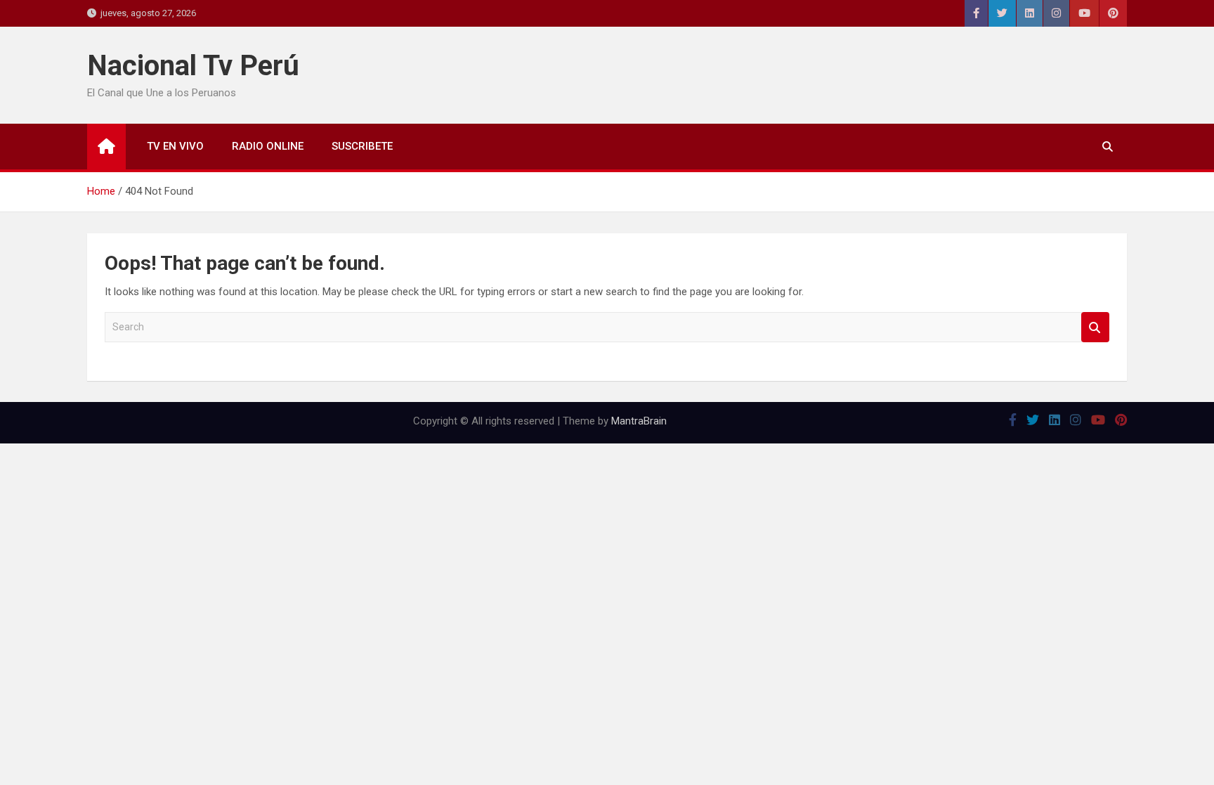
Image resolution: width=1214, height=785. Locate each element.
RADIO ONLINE (268, 146)
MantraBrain (639, 421)
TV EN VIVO (175, 146)
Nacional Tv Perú (193, 65)
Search (1095, 327)
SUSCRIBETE (362, 146)
